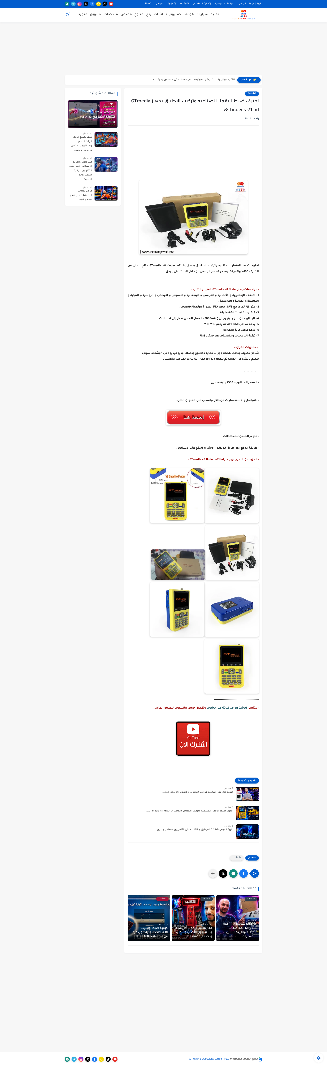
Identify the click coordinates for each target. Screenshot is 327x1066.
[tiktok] (105, 4)
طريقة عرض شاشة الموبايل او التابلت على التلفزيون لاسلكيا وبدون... (193, 830)
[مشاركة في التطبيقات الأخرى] (213, 873)
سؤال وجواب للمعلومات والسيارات (209, 1059)
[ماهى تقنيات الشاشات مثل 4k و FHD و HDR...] (106, 193)
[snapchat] (98, 4)
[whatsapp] (67, 4)
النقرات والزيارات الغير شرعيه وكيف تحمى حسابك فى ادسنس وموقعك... (193, 80)
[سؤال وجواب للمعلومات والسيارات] (243, 15)
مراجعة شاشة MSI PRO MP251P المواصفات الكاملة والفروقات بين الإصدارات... (239, 930)
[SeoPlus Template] (260, 1059)
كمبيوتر (175, 15)
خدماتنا (147, 4)
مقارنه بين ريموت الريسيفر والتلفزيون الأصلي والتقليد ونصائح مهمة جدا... (193, 932)
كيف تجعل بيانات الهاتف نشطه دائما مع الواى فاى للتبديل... (97, 117)
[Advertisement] (163, 49)
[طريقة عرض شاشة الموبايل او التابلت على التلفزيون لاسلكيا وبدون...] (247, 831)
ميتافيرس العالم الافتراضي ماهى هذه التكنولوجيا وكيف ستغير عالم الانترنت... (80, 171)
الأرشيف (184, 4)
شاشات (160, 15)
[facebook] (92, 4)
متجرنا (82, 15)
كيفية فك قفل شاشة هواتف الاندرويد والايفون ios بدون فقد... (197, 792)
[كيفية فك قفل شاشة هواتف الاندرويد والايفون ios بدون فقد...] (247, 794)
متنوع (138, 15)
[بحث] (67, 14)
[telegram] (73, 4)
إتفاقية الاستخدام (202, 4)
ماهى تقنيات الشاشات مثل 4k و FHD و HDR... (81, 195)
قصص (126, 15)
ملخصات (111, 15)
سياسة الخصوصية (224, 4)
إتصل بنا (172, 4)
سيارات (202, 15)
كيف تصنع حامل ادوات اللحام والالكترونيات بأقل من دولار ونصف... (81, 144)
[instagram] (79, 4)
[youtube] (111, 4)
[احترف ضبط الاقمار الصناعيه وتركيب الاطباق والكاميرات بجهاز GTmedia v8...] (247, 813)
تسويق (95, 15)
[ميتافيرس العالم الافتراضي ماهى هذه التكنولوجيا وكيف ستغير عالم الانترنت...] (106, 164)
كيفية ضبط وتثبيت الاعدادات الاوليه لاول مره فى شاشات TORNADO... (150, 932)
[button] (243, 873)
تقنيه (215, 15)
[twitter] (86, 4)
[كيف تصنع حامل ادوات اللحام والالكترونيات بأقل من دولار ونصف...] (106, 139)
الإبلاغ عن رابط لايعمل (250, 4)
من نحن (159, 4)
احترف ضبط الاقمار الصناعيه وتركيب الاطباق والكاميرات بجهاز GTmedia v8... (189, 811)
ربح (148, 15)
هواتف (189, 15)
